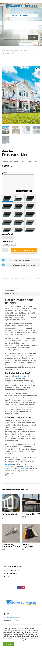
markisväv (8, 281)
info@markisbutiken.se (12, 617)
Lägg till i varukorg (23, 250)
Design (3, 278)
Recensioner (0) (11, 294)
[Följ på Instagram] (23, 587)
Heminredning (25, 278)
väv (22, 281)
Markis (3, 281)
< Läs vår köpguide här (23, 260)
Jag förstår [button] (8, 644)
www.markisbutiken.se (34, 281)
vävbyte (26, 281)
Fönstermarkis (15, 278)
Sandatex (9, 464)
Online (13, 281)
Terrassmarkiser (20, 51)
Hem (3, 51)
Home (31, 278)
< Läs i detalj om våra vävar (23, 265)
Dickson (25, 468)
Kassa (14, 15)
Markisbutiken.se (20, 376)
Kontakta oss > (12, 570)
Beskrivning (10, 290)
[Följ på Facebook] (19, 587)
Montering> (10, 573)
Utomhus (9, 51)
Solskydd (18, 281)
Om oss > (9, 577)
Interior (38, 278)
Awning (34, 276)
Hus (34, 278)
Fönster (8, 278)
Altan (30, 276)
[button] (37, 69)
